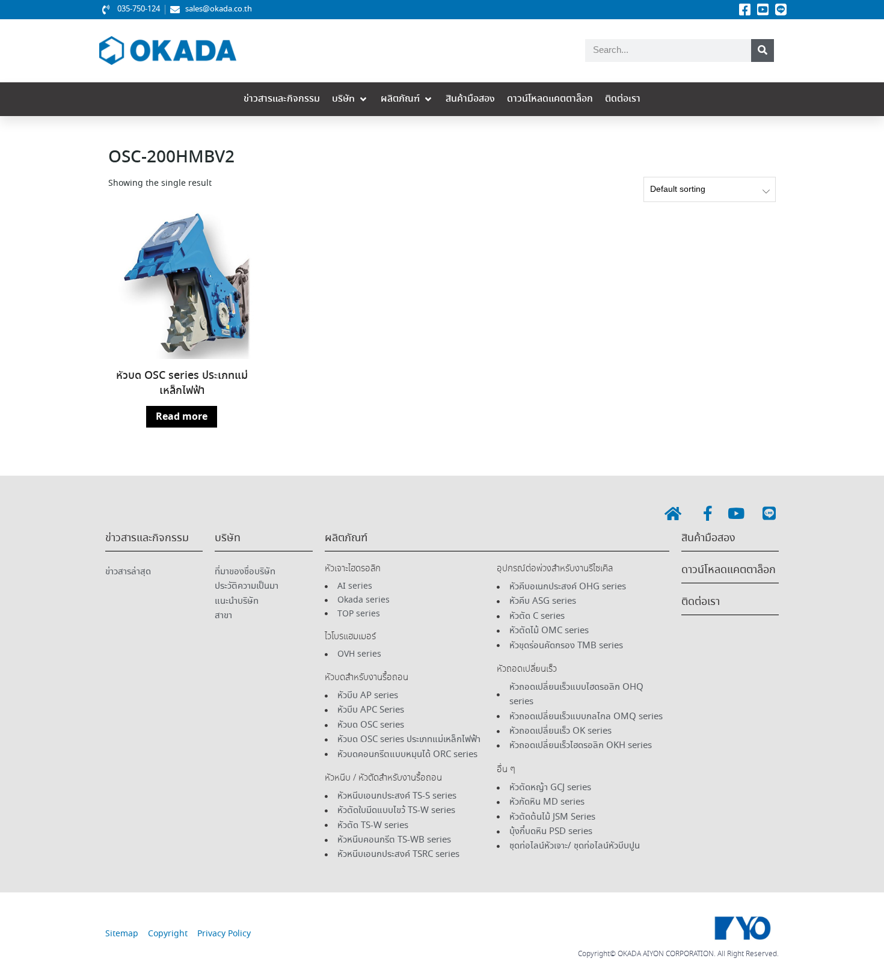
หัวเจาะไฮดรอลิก (353, 568)
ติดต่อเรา (700, 602)
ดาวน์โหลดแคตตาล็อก (728, 570)
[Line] (780, 9)
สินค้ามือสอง (708, 538)
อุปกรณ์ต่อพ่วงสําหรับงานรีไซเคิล (555, 568)
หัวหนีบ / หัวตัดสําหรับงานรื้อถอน (383, 778)
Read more (181, 417)
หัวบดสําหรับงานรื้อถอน (366, 677)
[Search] (762, 50)
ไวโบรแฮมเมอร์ (350, 636)
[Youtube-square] (762, 9)
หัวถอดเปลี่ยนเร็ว (527, 669)
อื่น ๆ (506, 769)
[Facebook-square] (744, 9)
